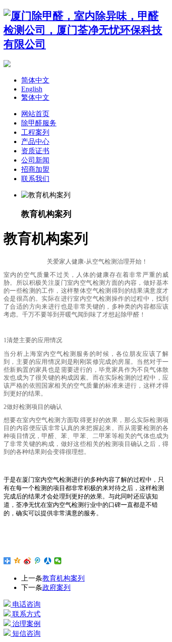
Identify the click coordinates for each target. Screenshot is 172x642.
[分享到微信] (58, 560)
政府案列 (56, 587)
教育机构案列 (63, 578)
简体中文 (35, 80)
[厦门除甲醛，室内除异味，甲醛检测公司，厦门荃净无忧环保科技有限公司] (86, 44)
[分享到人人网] (48, 560)
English (31, 89)
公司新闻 (35, 160)
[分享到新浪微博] (27, 560)
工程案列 (35, 132)
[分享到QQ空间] (17, 560)
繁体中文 (35, 97)
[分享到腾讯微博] (37, 560)
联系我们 (35, 178)
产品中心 (35, 141)
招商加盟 (35, 169)
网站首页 (35, 113)
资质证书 (35, 151)
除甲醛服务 (38, 123)
